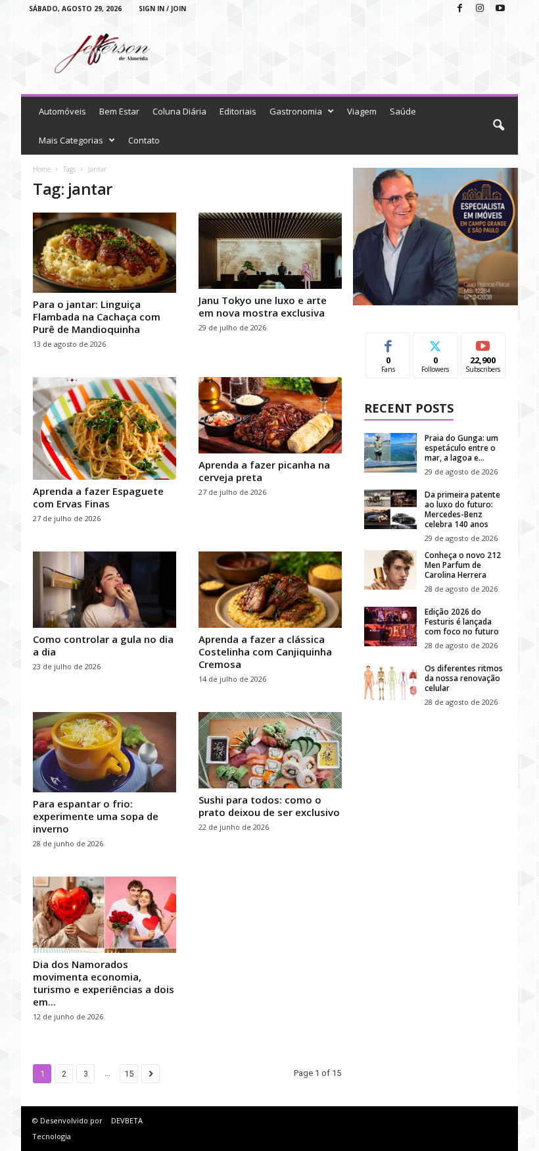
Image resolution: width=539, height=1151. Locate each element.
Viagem (362, 111)
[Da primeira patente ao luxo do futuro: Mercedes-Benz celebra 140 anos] (390, 509)
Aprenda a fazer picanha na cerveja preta (264, 471)
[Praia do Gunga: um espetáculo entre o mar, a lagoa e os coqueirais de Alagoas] (390, 453)
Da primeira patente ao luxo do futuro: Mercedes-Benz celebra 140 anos (462, 509)
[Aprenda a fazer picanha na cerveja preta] (270, 415)
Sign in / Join (162, 8)
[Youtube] (500, 9)
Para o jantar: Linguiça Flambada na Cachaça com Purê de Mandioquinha (96, 316)
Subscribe (483, 342)
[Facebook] (459, 9)
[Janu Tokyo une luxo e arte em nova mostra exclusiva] (270, 251)
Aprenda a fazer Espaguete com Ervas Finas (98, 497)
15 (128, 1074)
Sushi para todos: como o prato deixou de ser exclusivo (269, 806)
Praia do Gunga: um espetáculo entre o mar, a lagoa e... (461, 447)
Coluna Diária (179, 111)
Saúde (403, 111)
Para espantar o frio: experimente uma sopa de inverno (95, 816)
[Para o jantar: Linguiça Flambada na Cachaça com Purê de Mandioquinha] (104, 253)
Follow (435, 342)
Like (388, 342)
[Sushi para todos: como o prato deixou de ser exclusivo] (270, 750)
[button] (498, 125)
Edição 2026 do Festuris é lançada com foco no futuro (462, 621)
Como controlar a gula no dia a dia (103, 645)
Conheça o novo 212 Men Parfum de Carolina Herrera (463, 565)
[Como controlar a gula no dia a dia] (104, 589)
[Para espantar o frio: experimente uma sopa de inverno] (104, 752)
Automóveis (62, 111)
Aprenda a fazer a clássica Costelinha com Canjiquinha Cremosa (265, 651)
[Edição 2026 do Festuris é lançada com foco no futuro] (390, 626)
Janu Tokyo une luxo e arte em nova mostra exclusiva (263, 306)
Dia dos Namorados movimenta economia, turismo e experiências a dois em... (103, 983)
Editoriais (238, 111)
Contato (144, 140)
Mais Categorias (71, 140)
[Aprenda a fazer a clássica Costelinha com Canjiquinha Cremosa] (270, 589)
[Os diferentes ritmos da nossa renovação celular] (390, 683)
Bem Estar (119, 111)
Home (42, 169)
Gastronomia (296, 111)
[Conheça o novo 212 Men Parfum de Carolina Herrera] (390, 570)
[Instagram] (480, 9)
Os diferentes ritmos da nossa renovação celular (464, 678)
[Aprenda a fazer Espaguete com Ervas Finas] (104, 428)
